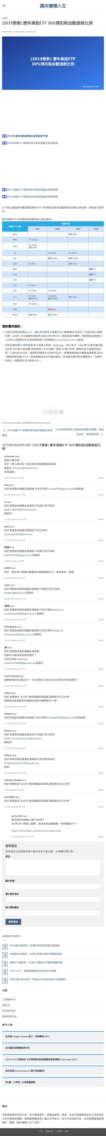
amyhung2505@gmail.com (18, 534)
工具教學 (7, 999)
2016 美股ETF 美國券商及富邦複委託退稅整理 (32, 196)
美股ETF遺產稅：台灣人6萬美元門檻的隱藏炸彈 (36, 962)
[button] (4, 5)
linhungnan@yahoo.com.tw (19, 634)
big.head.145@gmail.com (25, 763)
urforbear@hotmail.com (25, 468)
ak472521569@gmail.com (18, 555)
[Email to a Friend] (55, 412)
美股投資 (7, 1016)
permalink (46, 423)
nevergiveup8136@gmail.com (20, 613)
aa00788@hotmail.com (23, 509)
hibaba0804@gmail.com (62, 717)
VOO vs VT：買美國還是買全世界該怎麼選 (33, 970)
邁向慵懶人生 (53, 6)
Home (41, 1131)
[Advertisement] (53, 114)
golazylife (30, 32)
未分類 (4, 18)
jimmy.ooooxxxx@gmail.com (26, 738)
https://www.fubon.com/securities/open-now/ (36, 830)
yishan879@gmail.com (61, 488)
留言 (8, 856)
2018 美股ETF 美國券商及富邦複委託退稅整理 (32, 143)
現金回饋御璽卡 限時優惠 (19, 345)
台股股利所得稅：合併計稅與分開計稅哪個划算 (36, 953)
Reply (101, 478)
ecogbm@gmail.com (15, 592)
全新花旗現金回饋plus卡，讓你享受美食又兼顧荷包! (34, 332)
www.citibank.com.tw (66, 339)
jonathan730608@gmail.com (19, 662)
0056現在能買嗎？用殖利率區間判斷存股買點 (35, 945)
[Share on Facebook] (44, 412)
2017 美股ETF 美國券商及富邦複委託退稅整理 (32, 189)
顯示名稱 (11, 880)
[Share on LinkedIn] (61, 412)
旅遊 (4, 1005)
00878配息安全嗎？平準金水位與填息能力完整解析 (38, 979)
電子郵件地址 (13, 894)
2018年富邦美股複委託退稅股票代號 (27, 136)
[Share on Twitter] (50, 412)
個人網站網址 (12, 907)
